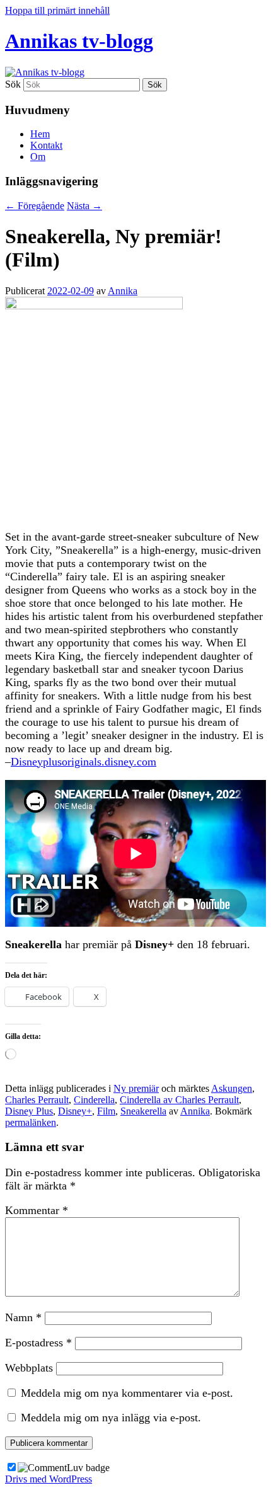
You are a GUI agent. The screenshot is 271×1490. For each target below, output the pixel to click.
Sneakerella (143, 1111)
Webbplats (29, 1367)
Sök (13, 84)
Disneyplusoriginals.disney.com (83, 761)
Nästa (84, 205)
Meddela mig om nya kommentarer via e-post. (127, 1393)
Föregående (34, 205)
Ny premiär (136, 1088)
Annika (122, 290)
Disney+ (75, 1111)
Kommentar (36, 1210)
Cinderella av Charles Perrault (179, 1099)
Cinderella (94, 1099)
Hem (40, 134)
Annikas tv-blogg (79, 41)
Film (106, 1111)
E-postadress (38, 1342)
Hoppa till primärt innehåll (57, 10)
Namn (23, 1317)
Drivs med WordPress (48, 1479)
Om (37, 156)
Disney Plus (29, 1111)
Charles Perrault (37, 1099)
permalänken (30, 1122)
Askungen (231, 1088)
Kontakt (46, 145)
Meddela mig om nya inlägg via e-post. (111, 1417)
